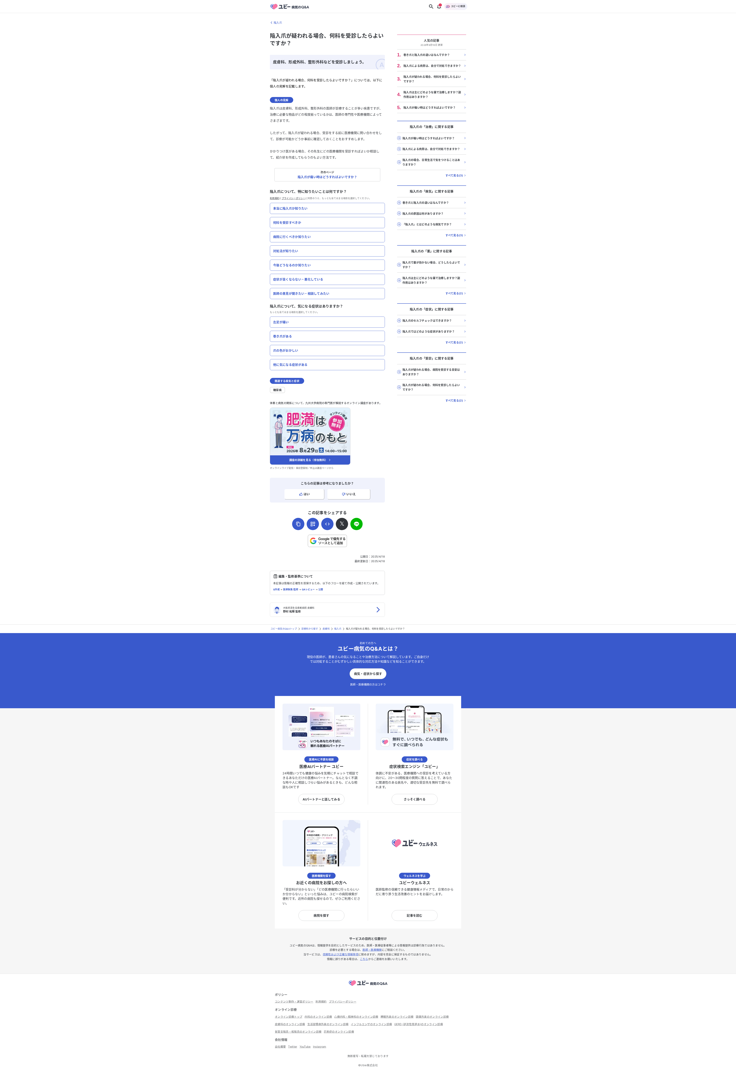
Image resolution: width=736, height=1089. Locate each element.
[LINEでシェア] (356, 524)
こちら (364, 959)
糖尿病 (277, 390)
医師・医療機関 (372, 949)
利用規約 (274, 198)
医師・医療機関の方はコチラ (368, 684)
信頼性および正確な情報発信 (340, 954)
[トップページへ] (368, 986)
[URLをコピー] (298, 524)
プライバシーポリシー (293, 198)
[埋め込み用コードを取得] (327, 524)
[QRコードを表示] (313, 524)
